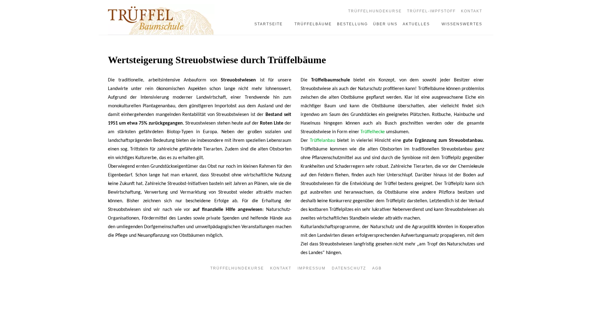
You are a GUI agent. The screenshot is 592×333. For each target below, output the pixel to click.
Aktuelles (416, 24)
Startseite (268, 24)
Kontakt (471, 11)
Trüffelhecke (372, 132)
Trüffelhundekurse (375, 11)
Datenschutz (349, 268)
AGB (377, 268)
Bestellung (352, 24)
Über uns (385, 24)
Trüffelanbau (322, 140)
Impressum (312, 268)
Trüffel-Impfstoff (431, 11)
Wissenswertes (462, 24)
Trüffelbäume (313, 24)
